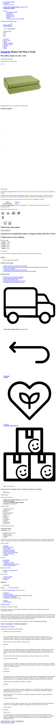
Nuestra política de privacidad (7, 626)
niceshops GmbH (11, 590)
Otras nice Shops (7, 601)
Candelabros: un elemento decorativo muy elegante (15, 269)
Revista (5, 571)
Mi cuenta (6, 545)
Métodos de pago (10, 16)
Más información (6, 206)
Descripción (4, 189)
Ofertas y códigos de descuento (11, 552)
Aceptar (2, 623)
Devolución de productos (9, 551)
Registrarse (6, 561)
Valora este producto (5, 230)
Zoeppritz (5, 51)
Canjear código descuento (9, 565)
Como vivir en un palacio (9, 268)
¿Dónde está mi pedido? (12, 12)
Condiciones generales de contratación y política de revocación (18, 595)
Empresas (6, 555)
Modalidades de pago (8, 547)
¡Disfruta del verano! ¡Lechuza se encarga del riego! (15, 265)
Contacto (8, 17)
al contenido (6, 3)
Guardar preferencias (5, 721)
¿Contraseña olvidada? (9, 562)
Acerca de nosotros (8, 576)
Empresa (6, 600)
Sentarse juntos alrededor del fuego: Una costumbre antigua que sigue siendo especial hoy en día (26, 267)
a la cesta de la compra (9, 4)
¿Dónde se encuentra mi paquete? (11, 564)
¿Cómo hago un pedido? (9, 549)
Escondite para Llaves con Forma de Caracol (14, 282)
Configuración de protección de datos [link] (12, 598)
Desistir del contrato (5, 604)
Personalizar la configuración (20, 623)
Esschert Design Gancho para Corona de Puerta (14, 281)
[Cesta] (29, 35)
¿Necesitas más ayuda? (9, 553)
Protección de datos (8, 594)
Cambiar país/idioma (14, 587)
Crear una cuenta (7, 31)
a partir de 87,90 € (16, 7)
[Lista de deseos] (5, 33)
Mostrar (2, 257)
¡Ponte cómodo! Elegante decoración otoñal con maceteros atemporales (20, 271)
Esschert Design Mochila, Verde (11, 279)
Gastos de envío (10, 14)
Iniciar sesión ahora (8, 26)
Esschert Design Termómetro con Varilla (13, 278)
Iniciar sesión (7, 560)
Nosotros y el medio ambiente (10, 570)
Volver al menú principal (9, 1)
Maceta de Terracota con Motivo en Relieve (14, 277)
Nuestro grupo (7, 578)
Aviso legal (6, 592)
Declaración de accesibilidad (10, 596)
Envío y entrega (7, 548)
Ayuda (5, 10)
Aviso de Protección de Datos (40, 621)
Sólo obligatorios (9, 623)
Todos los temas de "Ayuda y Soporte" (15, 18)
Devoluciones (9, 13)
